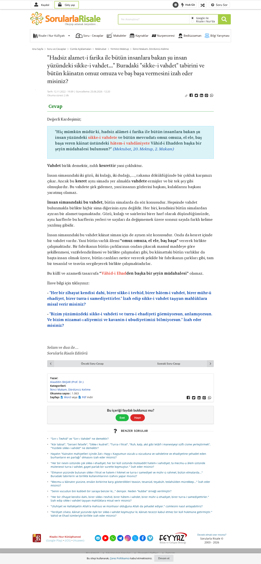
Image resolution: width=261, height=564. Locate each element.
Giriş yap (69, 4)
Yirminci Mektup (119, 49)
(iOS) (68, 540)
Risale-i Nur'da (205, 21)
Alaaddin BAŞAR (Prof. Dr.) (66, 382)
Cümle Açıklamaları (80, 49)
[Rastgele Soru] (202, 5)
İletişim (170, 553)
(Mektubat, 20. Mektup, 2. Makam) (143, 148)
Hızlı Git (190, 4)
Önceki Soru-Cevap (92, 363)
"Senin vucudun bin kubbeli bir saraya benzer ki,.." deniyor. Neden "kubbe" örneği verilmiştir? (111, 491)
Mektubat (100, 49)
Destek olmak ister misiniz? (211, 534)
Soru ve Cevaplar (56, 49)
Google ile (202, 18)
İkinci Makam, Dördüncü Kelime (151, 49)
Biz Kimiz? (92, 553)
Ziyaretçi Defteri (148, 553)
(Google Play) (54, 540)
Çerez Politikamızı (120, 558)
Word (68, 397)
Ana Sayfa (37, 49)
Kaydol (44, 4)
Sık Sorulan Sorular (118, 553)
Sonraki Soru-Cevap (168, 363)
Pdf (84, 397)
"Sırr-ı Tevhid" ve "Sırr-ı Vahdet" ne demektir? (80, 438)
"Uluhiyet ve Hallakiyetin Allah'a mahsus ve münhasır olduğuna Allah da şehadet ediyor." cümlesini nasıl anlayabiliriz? (127, 506)
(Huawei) (78, 540)
